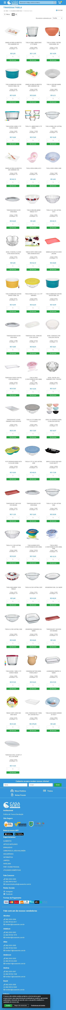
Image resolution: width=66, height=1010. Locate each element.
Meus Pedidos (20, 791)
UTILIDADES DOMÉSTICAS (12, 870)
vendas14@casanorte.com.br (15, 963)
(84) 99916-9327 (11, 882)
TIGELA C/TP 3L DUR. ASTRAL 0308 (33, 462)
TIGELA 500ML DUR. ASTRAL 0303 (54, 127)
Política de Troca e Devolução (13, 814)
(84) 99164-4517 (11, 922)
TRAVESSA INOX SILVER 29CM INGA (34, 504)
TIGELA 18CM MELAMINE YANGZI (54, 85)
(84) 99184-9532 (11, 948)
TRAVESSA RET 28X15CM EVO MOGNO (13, 504)
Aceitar (8, 1005)
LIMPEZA (6, 860)
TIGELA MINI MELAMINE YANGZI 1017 (33, 211)
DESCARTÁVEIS (8, 854)
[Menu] (4, 2)
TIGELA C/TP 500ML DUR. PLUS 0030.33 (33, 420)
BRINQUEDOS (7, 847)
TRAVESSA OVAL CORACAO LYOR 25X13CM (34, 336)
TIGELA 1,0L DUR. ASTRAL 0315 (53, 211)
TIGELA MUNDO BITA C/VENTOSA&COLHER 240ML (33, 546)
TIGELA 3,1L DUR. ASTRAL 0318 (13, 546)
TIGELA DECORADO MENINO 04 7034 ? (54, 713)
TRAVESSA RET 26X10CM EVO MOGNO (53, 630)
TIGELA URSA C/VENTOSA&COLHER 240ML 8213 (33, 379)
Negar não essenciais (20, 1005)
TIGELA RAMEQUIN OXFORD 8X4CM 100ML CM (13, 294)
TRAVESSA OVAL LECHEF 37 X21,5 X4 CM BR (13, 755)
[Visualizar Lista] (16, 14)
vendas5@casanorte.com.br (15, 924)
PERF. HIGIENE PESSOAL (11, 867)
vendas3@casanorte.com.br (15, 990)
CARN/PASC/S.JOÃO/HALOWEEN (14, 851)
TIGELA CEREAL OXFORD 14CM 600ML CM (54, 43)
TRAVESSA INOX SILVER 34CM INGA (13, 336)
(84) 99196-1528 (11, 974)
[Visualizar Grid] (13, 14)
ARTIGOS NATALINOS (10, 844)
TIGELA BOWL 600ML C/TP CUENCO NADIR (13, 127)
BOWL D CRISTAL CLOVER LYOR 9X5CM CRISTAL (13, 252)
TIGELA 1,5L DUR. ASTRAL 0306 (53, 504)
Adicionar (13, 60)
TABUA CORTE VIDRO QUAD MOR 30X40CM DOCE (34, 252)
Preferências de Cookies (38, 1005)
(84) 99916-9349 (11, 987)
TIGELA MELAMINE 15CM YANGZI (13, 588)
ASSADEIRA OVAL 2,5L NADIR (53, 587)
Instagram (9, 891)
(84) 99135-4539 (11, 961)
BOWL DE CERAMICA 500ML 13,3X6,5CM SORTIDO (54, 420)
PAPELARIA (7, 864)
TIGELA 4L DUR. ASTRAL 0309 (33, 587)
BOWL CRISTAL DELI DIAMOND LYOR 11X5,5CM (53, 378)
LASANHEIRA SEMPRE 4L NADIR (54, 672)
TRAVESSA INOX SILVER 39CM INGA (13, 211)
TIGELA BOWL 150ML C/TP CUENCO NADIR (13, 672)
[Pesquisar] (55, 2)
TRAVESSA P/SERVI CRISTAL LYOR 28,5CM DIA (13, 378)
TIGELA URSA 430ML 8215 (33, 168)
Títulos (50, 791)
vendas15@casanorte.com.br (15, 950)
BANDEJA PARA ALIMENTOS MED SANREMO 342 (34, 85)
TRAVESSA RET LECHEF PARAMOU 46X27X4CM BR (13, 420)
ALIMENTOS (7, 841)
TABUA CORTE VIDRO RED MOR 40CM (13, 713)
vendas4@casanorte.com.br (15, 937)
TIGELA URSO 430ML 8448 (53, 168)
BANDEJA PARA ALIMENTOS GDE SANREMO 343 (13, 169)
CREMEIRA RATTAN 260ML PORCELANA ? (33, 672)
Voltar (60, 10)
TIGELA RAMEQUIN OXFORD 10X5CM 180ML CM (13, 85)
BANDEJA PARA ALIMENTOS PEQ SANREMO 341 (13, 43)
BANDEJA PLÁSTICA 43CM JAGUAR (53, 252)
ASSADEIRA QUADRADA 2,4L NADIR (34, 630)
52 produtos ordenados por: (44, 18)
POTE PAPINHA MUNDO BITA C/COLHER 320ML (13, 462)
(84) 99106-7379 (11, 935)
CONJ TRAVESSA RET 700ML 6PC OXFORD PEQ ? (33, 713)
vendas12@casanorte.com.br (15, 977)
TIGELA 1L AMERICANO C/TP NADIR (33, 127)
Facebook (9, 894)
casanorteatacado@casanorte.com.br (18, 884)
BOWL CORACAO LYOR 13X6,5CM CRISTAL (53, 336)
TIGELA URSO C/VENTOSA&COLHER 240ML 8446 (53, 547)
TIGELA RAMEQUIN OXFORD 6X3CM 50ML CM (54, 294)
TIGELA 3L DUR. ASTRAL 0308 (13, 629)
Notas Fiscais (20, 795)
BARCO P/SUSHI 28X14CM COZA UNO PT (53, 462)
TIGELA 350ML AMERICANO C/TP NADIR (34, 43)
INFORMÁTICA (8, 857)
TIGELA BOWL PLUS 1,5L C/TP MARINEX (33, 294)
